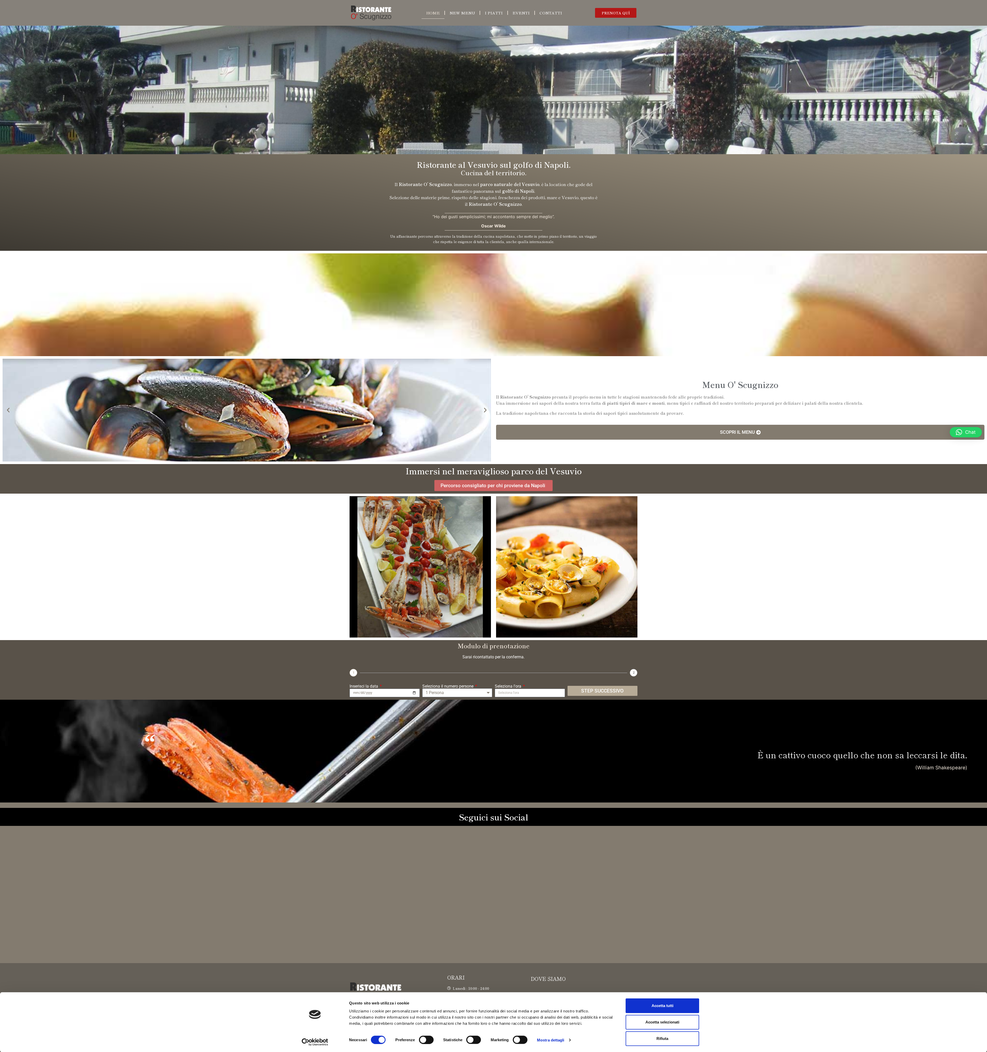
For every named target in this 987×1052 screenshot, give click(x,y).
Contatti (551, 12)
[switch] (426, 1040)
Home (433, 12)
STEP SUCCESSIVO (602, 691)
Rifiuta (662, 1038)
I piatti (494, 12)
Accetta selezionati (662, 1022)
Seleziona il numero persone (448, 686)
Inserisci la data (364, 686)
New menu (462, 12)
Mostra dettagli (550, 1040)
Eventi (521, 12)
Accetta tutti (662, 1005)
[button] (615, 13)
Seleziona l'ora (508, 686)
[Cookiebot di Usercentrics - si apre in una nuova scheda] (315, 1042)
